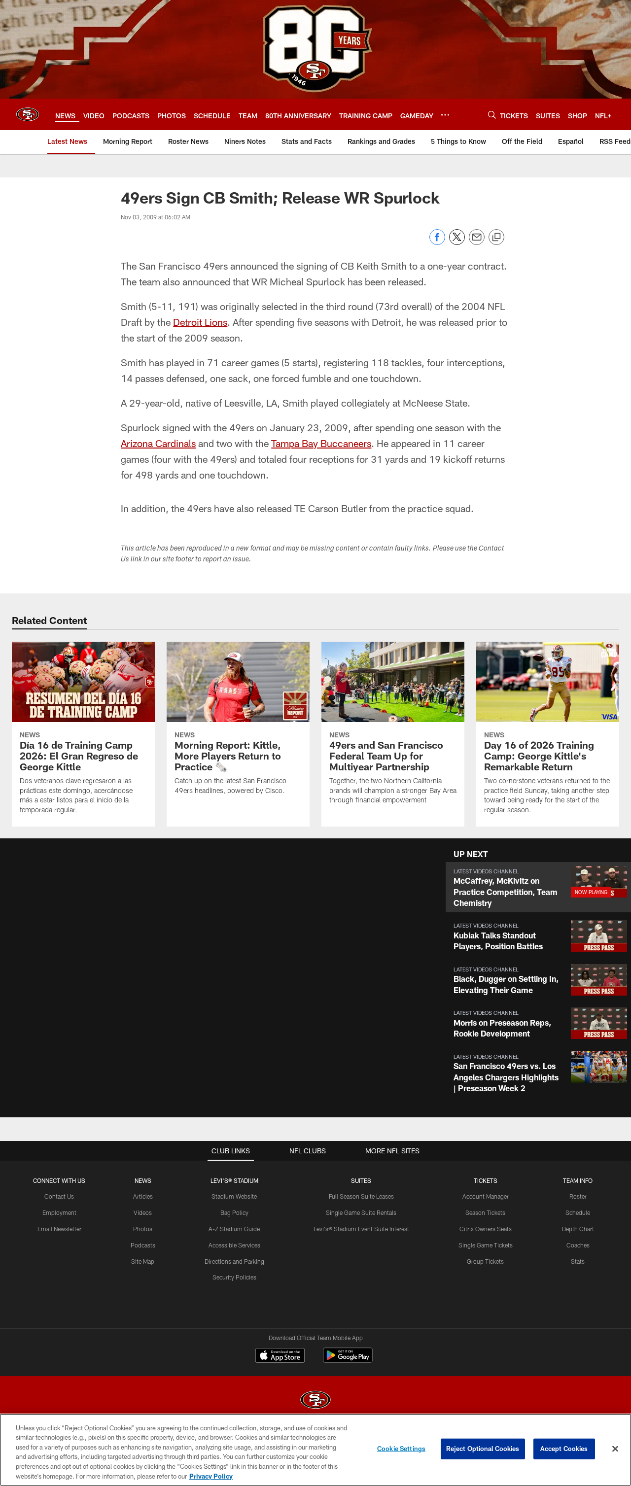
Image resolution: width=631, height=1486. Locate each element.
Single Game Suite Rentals (361, 1212)
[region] (315, 1450)
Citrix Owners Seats (485, 1228)
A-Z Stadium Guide (234, 1228)
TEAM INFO (578, 1180)
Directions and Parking (234, 1261)
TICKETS (485, 1180)
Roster (578, 1196)
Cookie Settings (401, 1448)
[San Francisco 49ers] (315, 1401)
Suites (361, 1180)
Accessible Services (234, 1245)
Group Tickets (485, 1261)
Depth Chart (578, 1228)
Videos (143, 1212)
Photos (142, 1228)
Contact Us (59, 1196)
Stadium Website (234, 1196)
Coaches (578, 1245)
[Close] (615, 1449)
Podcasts (143, 1245)
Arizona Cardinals (158, 443)
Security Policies (234, 1277)
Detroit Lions (200, 322)
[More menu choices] (445, 115)
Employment (59, 1212)
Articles (143, 1196)
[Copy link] (496, 237)
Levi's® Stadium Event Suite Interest (361, 1228)
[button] (538, 887)
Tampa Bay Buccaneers (321, 443)
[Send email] (477, 242)
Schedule (577, 1212)
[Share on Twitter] (457, 242)
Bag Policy (234, 1212)
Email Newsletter (59, 1228)
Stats (578, 1261)
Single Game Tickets (485, 1245)
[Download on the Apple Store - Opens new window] (280, 1356)
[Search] (492, 114)
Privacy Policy (211, 1476)
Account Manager (485, 1196)
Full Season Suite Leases (361, 1196)
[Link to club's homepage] (27, 114)
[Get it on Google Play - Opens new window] (348, 1360)
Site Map (142, 1261)
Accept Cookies (564, 1448)
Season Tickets (485, 1212)
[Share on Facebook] (437, 242)
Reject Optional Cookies (483, 1448)
